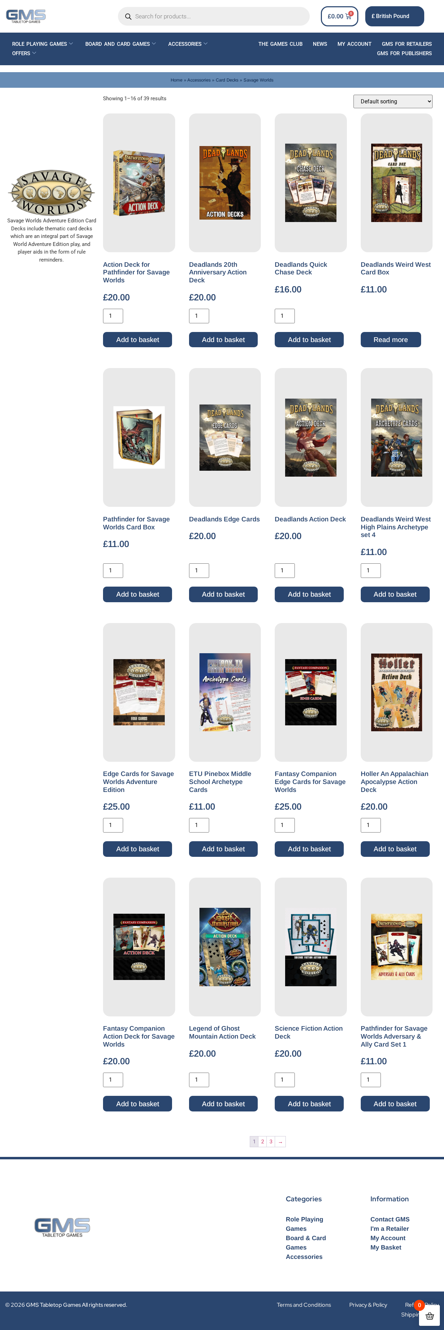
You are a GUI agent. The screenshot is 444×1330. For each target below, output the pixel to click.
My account (355, 44)
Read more (391, 339)
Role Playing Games (39, 44)
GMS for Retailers (407, 44)
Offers (21, 53)
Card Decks (227, 80)
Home (176, 80)
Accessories (185, 44)
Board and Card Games (117, 44)
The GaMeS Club (280, 44)
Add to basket (137, 339)
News (320, 44)
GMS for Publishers (404, 53)
